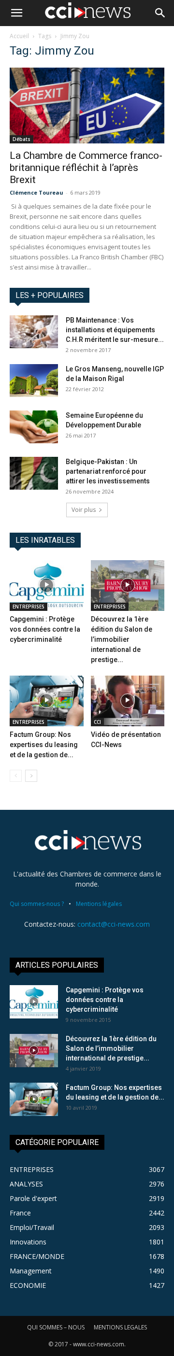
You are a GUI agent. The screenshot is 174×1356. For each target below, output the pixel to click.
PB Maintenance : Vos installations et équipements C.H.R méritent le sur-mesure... (115, 329)
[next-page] (31, 776)
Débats (21, 139)
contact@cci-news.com (113, 924)
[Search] (160, 13)
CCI (97, 722)
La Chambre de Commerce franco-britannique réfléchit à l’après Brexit (86, 167)
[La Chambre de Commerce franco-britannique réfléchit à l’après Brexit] (87, 105)
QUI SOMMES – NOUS (56, 1327)
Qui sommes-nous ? (37, 904)
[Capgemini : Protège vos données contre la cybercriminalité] (47, 585)
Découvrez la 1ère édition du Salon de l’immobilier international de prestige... (121, 639)
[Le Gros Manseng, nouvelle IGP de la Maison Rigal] (34, 380)
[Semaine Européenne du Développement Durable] (34, 427)
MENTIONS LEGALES (120, 1327)
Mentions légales (99, 904)
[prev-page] (16, 776)
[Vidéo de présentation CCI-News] (128, 701)
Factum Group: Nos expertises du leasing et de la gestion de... (44, 745)
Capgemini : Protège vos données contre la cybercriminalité (45, 629)
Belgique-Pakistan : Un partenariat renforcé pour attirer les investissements (108, 471)
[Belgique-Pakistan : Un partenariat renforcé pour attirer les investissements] (34, 473)
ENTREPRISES (28, 606)
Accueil (19, 36)
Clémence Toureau (36, 192)
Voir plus (84, 510)
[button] (16, 13)
